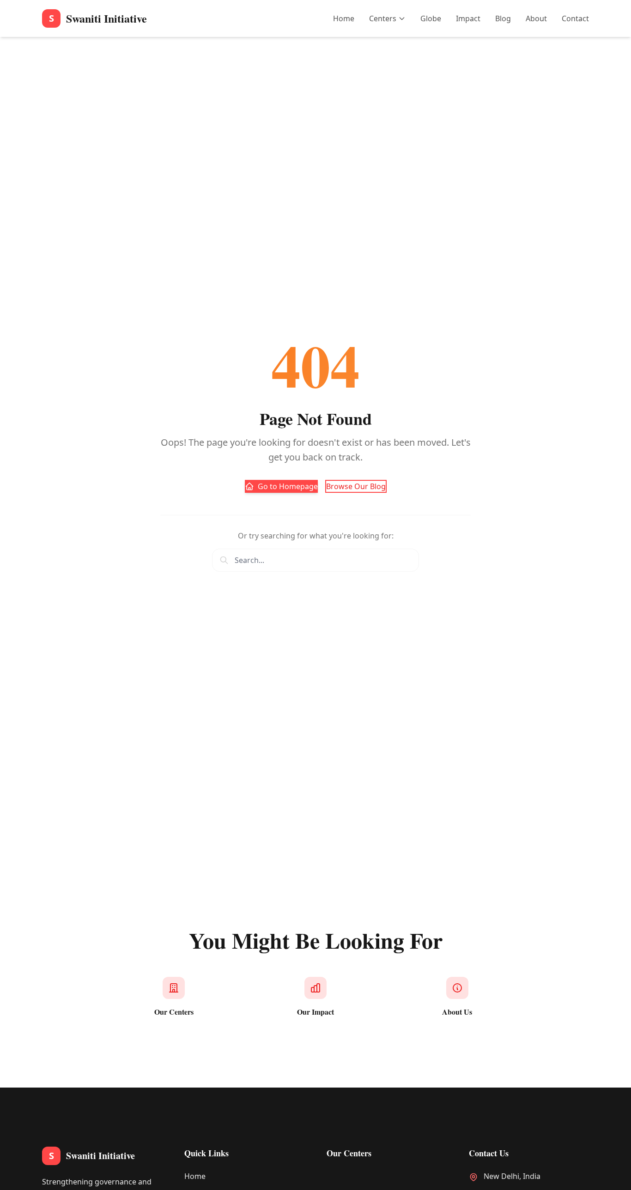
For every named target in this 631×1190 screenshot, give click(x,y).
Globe (430, 18)
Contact (575, 18)
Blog (503, 18)
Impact (468, 18)
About (536, 18)
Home (343, 18)
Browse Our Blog (356, 486)
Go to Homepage (288, 486)
